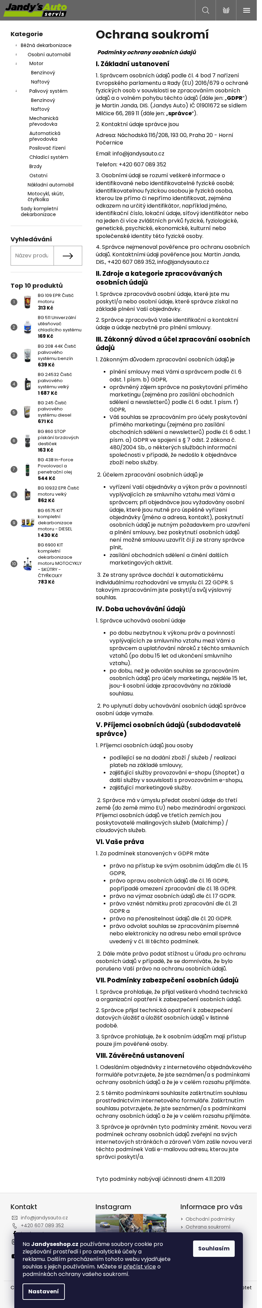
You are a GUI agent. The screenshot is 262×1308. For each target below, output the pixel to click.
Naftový (40, 81)
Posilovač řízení (47, 148)
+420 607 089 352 (42, 1225)
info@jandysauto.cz (44, 1217)
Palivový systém (48, 91)
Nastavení (43, 1291)
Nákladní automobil (51, 184)
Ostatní (38, 175)
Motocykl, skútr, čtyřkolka (46, 196)
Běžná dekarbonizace (46, 45)
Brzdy (35, 166)
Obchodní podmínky (210, 1219)
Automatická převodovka (44, 136)
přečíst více (139, 1267)
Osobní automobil (49, 54)
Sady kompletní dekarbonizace (39, 211)
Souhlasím (214, 1248)
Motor (36, 63)
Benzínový (43, 72)
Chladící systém (48, 157)
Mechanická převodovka (43, 121)
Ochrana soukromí (208, 1226)
